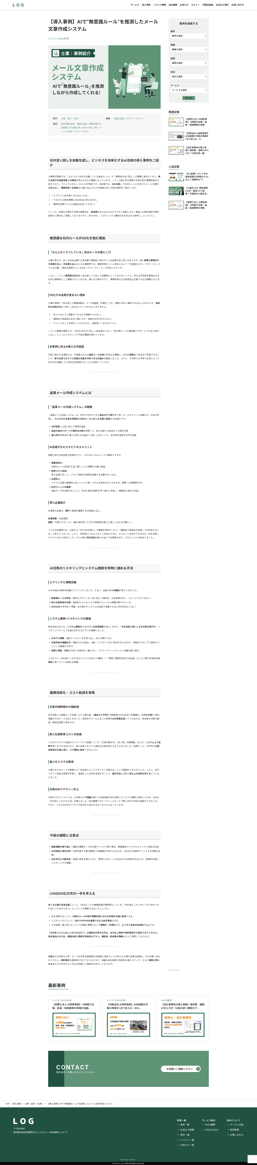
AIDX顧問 (210, 1124)
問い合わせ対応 (85, 127)
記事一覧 (181, 1120)
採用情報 (234, 1130)
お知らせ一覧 (187, 1145)
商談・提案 (75, 124)
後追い (85, 124)
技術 (173, 72)
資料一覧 (185, 1135)
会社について (233, 1120)
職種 (173, 45)
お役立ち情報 (187, 1130)
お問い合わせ (237, 5)
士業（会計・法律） (70, 118)
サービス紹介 (209, 1120)
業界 (173, 31)
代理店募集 (207, 5)
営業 (116, 118)
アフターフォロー (81, 131)
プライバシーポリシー (128, 1160)
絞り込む (188, 98)
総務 (121, 118)
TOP (7, 1104)
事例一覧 (185, 1124)
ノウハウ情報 (159, 5)
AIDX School (212, 1130)
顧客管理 (93, 124)
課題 (173, 59)
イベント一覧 (187, 1140)
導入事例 (146, 5)
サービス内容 (237, 1124)
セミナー (195, 5)
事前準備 (65, 124)
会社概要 (173, 5)
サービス (135, 5)
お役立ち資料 (222, 5)
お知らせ (184, 5)
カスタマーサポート (133, 118)
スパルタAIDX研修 (59, 39)
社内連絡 (72, 127)
